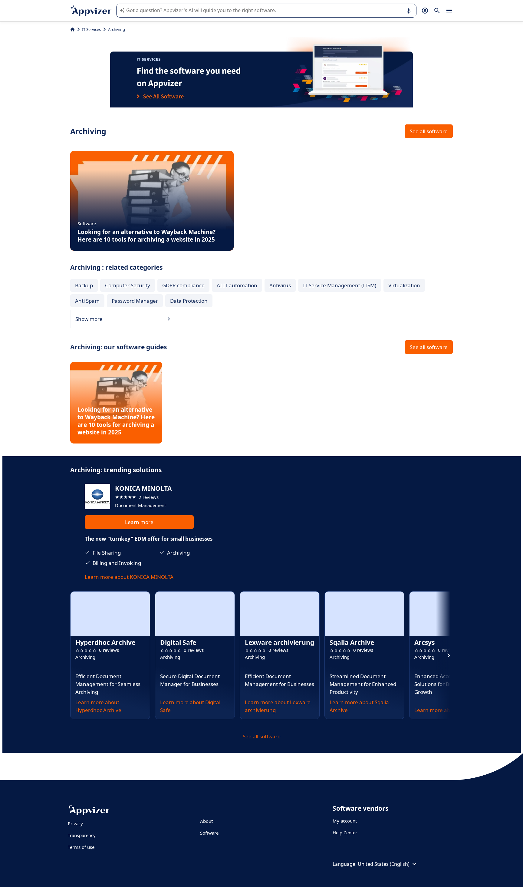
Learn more (139, 522)
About (206, 821)
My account (345, 821)
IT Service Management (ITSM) (339, 285)
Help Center (345, 832)
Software (209, 833)
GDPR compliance (183, 285)
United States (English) (384, 864)
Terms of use (81, 847)
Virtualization (404, 285)
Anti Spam (87, 300)
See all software (429, 131)
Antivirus (280, 285)
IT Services (91, 29)
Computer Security (127, 285)
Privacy (75, 823)
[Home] (72, 29)
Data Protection (189, 300)
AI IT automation (237, 285)
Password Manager (135, 300)
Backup (84, 285)
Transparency (82, 835)
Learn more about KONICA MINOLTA (129, 576)
